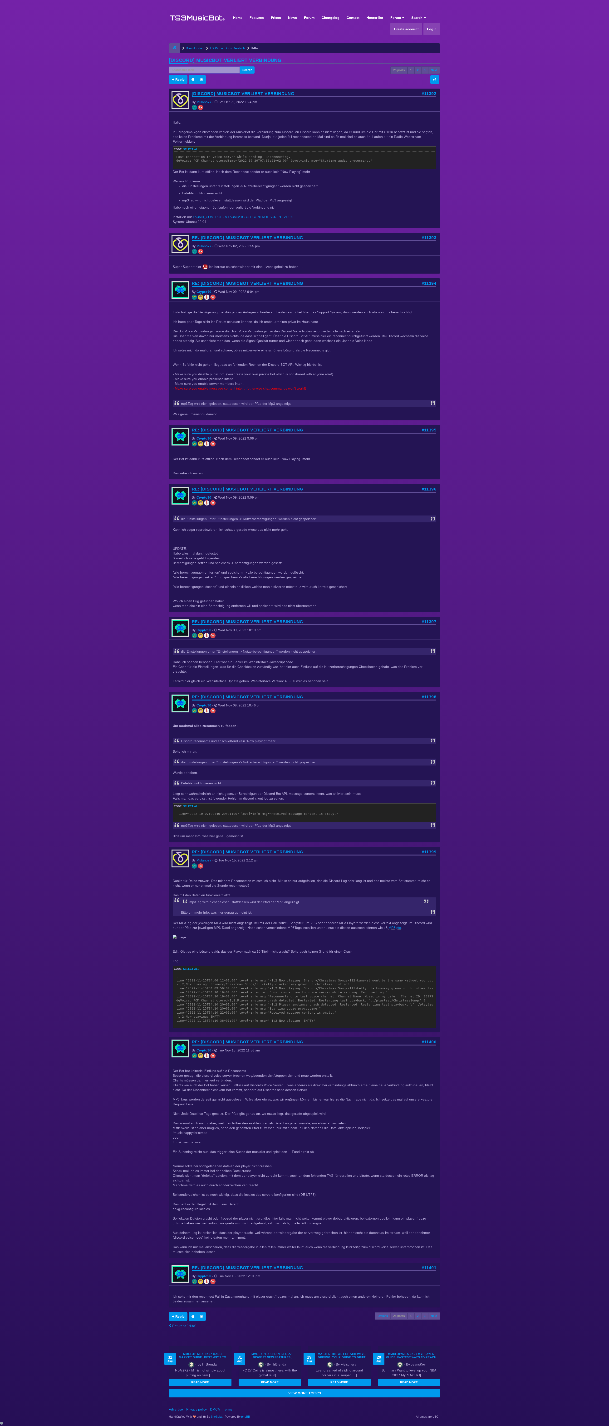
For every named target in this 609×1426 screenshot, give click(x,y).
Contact (353, 18)
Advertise (176, 1409)
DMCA (215, 1409)
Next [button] (434, 70)
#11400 (429, 1042)
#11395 (429, 430)
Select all (191, 149)
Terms (227, 1409)
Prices (276, 18)
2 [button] (418, 70)
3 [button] (425, 70)
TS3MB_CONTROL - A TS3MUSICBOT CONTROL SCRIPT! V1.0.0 (243, 217)
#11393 (429, 237)
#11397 (429, 621)
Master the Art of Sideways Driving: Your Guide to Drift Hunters (342, 1357)
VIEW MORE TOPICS (304, 1393)
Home (237, 18)
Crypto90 (203, 292)
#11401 (429, 1267)
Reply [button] (179, 79)
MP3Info (394, 928)
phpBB (245, 1416)
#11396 (429, 489)
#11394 (429, 283)
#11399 (429, 852)
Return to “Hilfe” (183, 1326)
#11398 (429, 697)
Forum (309, 18)
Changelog (330, 18)
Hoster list (375, 18)
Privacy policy (196, 1409)
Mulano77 (203, 102)
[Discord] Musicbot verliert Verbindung (225, 60)
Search (417, 18)
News (292, 18)
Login (432, 29)
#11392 (429, 93)
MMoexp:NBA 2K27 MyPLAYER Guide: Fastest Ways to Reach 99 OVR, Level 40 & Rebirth (411, 1357)
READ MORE (200, 1382)
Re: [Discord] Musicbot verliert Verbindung (247, 237)
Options (383, 1316)
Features (257, 18)
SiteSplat (216, 1416)
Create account (406, 29)
